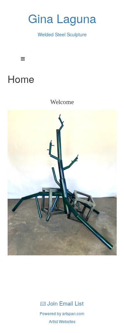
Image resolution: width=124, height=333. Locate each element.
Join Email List (65, 303)
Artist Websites (62, 321)
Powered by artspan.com (62, 313)
